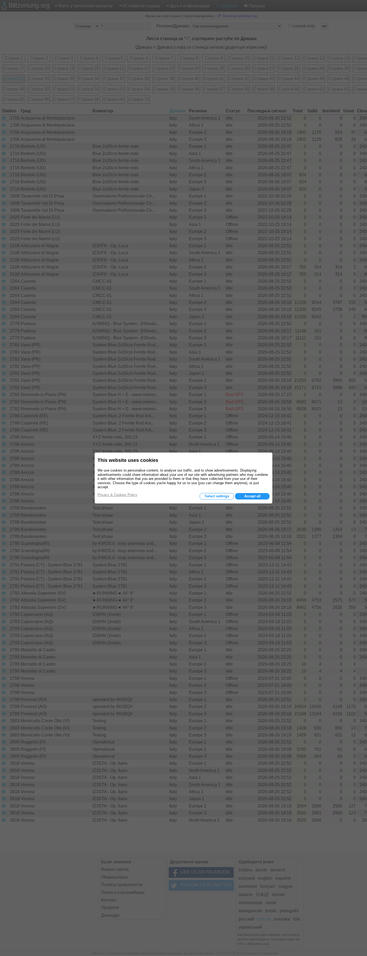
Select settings (217, 496)
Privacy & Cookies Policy (117, 495)
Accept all (252, 496)
